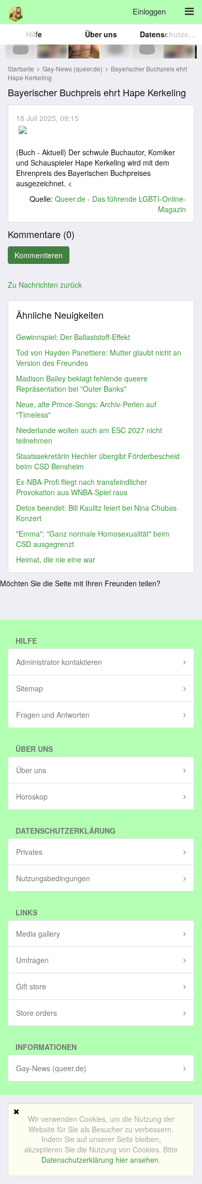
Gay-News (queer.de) (73, 68)
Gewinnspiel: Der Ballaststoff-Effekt (73, 337)
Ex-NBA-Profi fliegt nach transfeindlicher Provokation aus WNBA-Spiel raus (81, 487)
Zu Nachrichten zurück (45, 284)
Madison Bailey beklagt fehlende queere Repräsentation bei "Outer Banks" (82, 383)
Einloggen (149, 11)
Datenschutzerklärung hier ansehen (99, 1160)
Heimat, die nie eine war (55, 559)
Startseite (21, 68)
